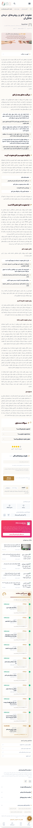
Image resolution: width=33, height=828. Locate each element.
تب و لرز (23, 396)
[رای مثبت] (16, 488)
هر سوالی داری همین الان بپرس (16, 534)
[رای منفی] (14, 488)
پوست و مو (16, 9)
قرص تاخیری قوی (13, 808)
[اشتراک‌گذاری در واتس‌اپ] (4, 515)
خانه (31, 9)
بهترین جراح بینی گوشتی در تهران (16, 812)
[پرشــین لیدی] (6, 3)
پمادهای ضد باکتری (27, 331)
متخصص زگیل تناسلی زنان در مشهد (25, 808)
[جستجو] (14, 4)
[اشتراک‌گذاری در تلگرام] (8, 515)
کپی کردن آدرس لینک (19, 515)
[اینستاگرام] (30, 781)
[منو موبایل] (29, 3)
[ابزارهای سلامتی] (29, 818)
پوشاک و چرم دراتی (28, 812)
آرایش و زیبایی (24, 9)
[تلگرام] (25, 781)
